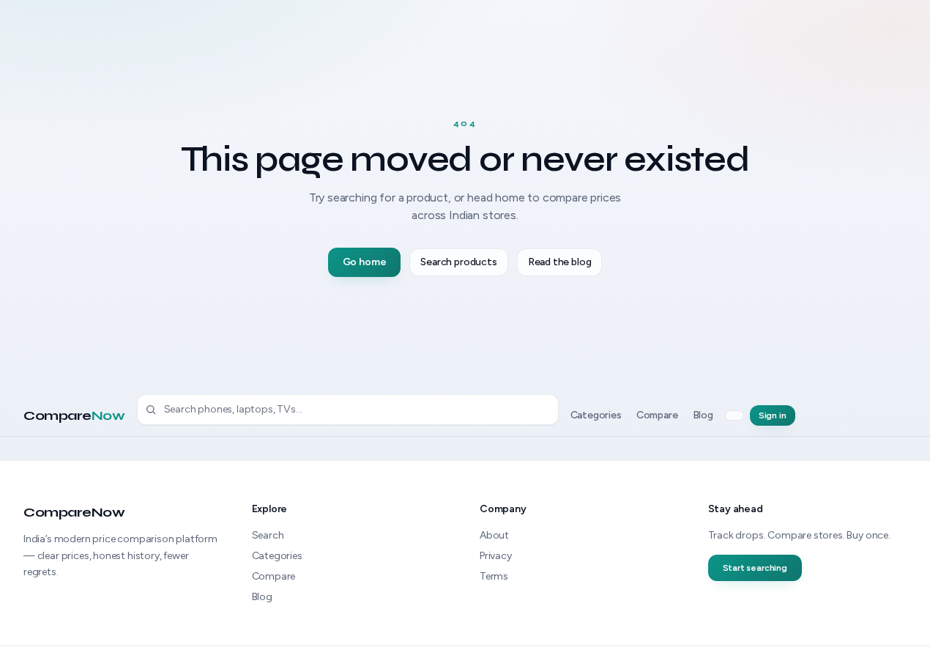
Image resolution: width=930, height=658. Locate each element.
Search (268, 535)
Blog (703, 415)
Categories (596, 415)
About (494, 535)
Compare (74, 415)
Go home (365, 262)
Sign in (772, 415)
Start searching (755, 568)
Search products (458, 262)
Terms (494, 576)
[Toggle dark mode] (734, 415)
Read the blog (560, 262)
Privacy (496, 556)
